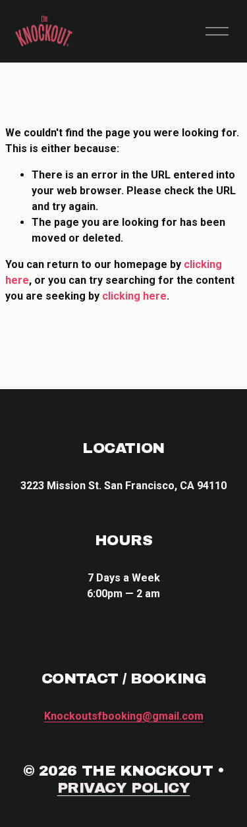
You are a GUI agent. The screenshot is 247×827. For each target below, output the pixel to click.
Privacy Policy (123, 788)
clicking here (134, 296)
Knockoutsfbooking (124, 716)
